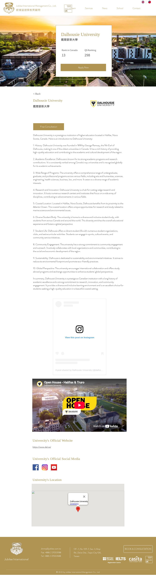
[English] (143, 2)
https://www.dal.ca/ (42, 447)
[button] (118, 8)
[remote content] (79, 336)
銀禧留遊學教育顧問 (28, 10)
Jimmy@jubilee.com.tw (51, 548)
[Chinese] (149, 2)
